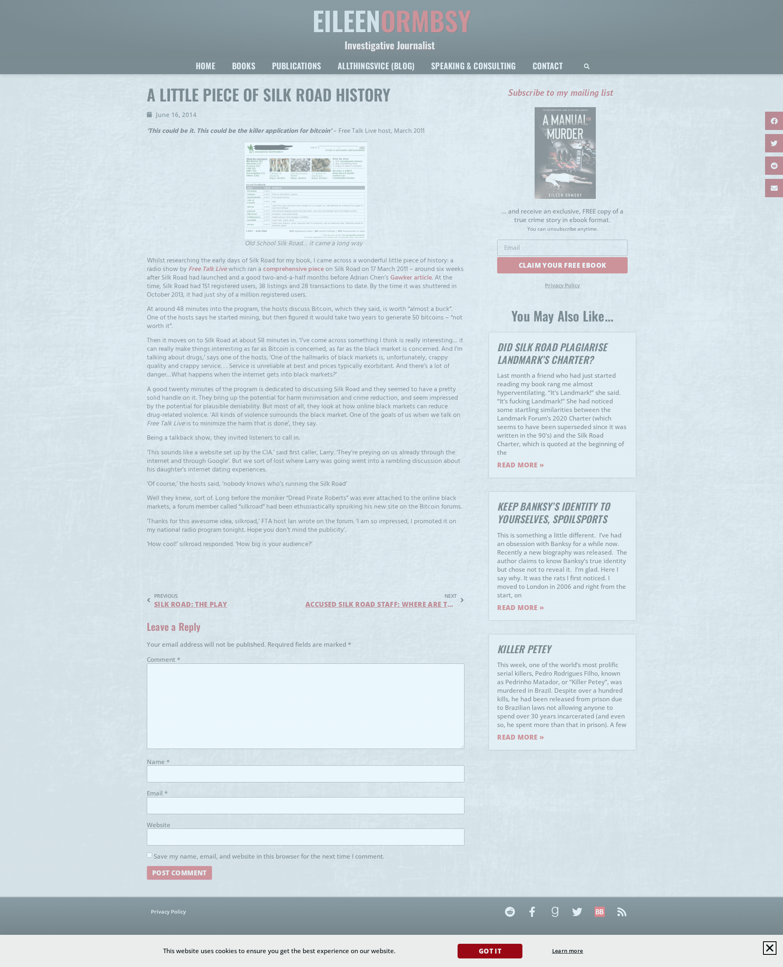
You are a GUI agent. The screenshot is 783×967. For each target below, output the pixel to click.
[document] (391, 483)
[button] (770, 948)
